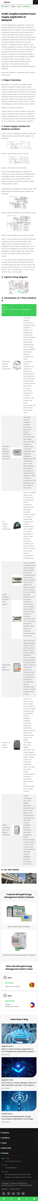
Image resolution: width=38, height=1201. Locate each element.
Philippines (10, 1001)
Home (6, 6)
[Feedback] (34, 1199)
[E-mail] (19, 1199)
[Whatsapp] (11, 1199)
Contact (5, 1153)
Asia (19, 6)
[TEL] (26, 1199)
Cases (13, 6)
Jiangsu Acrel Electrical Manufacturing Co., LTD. (14, 1184)
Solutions (6, 1138)
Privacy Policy (15, 1189)
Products (5, 1132)
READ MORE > (6, 1055)
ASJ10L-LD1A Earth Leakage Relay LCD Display (19, 955)
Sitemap (4, 1189)
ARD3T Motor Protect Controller (19, 927)
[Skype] (4, 1199)
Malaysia (26, 6)
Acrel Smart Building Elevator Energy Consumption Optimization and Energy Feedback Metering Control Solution (17, 1117)
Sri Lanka (9, 983)
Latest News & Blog (19, 1019)
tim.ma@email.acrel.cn (13, 1161)
